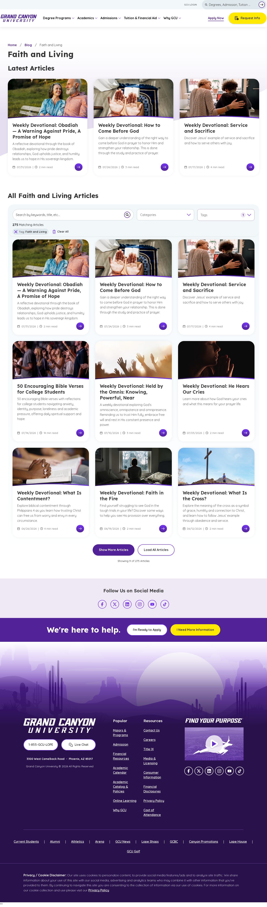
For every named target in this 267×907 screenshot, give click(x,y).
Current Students (26, 841)
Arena (99, 841)
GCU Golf (133, 851)
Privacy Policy (153, 801)
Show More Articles (113, 550)
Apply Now (216, 18)
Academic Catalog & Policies (120, 786)
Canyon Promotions (203, 841)
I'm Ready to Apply (147, 630)
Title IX (148, 749)
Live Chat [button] (81, 745)
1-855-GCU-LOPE (41, 745)
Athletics (77, 841)
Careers (149, 740)
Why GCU (119, 810)
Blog (28, 45)
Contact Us (151, 730)
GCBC (174, 841)
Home (12, 45)
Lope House (238, 841)
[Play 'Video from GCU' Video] (214, 744)
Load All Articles (156, 550)
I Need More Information (195, 630)
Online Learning (124, 801)
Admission (120, 744)
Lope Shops (150, 841)
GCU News (122, 841)
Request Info (250, 18)
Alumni (55, 841)
